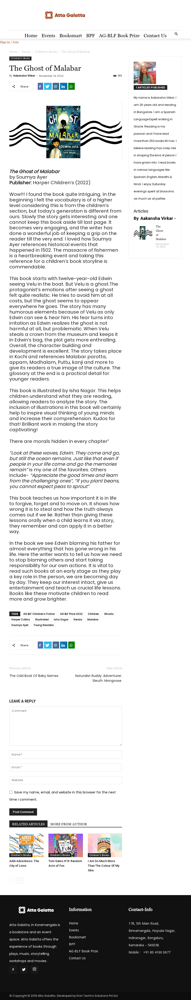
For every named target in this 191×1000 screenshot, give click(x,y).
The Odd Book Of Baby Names (33, 675)
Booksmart (70, 35)
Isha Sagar (61, 619)
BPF (90, 35)
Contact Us (155, 35)
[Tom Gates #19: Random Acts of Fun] (65, 845)
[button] (176, 34)
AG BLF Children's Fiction (39, 614)
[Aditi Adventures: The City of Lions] (26, 845)
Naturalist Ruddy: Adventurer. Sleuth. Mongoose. (98, 678)
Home (30, 35)
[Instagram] (34, 969)
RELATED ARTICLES (28, 824)
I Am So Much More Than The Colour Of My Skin (103, 865)
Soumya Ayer (19, 625)
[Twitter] (23, 969)
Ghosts (109, 614)
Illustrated (42, 619)
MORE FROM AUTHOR (68, 824)
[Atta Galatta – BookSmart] (95, 15)
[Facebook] (13, 969)
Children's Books (46, 52)
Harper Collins (20, 619)
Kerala (78, 619)
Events (48, 35)
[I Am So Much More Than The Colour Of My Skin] (105, 845)
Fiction (26, 52)
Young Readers (44, 625)
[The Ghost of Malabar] (143, 232)
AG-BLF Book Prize (119, 35)
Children (93, 614)
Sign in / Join (9, 42)
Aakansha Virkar (24, 75)
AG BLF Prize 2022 (71, 614)
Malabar (93, 619)
